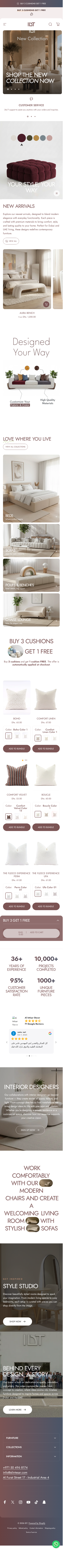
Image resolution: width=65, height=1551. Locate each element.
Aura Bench (27, 313)
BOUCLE (46, 794)
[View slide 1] (28, 116)
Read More (16, 1053)
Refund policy (23, 1532)
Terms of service (31, 1536)
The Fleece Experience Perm (16, 874)
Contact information (36, 1532)
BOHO (16, 718)
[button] (57, 193)
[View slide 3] (35, 116)
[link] (17, 1326)
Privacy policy (12, 1532)
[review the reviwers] (50, 1033)
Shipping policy (50, 1532)
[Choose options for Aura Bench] (46, 304)
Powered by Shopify (37, 1527)
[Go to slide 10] (33, 1060)
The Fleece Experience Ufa (46, 874)
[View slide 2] (31, 116)
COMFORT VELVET (17, 794)
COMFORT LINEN (46, 718)
